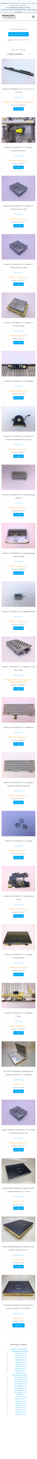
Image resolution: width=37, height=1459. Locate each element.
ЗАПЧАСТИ (7, 102)
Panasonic (9, 16)
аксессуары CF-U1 (20, 1392)
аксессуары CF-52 (21, 1384)
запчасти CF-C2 (28, 102)
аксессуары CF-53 (21, 1386)
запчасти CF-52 (20, 1405)
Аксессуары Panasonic (11, 680)
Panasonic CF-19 (20, 1358)
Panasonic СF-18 (20, 1356)
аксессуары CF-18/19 (20, 1377)
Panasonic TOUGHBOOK (18, 1349)
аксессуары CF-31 (21, 1382)
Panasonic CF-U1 (20, 1373)
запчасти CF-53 (20, 1408)
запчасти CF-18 (20, 1397)
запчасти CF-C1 (17, 102)
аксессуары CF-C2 (20, 1390)
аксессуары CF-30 (21, 1379)
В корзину (18, 109)
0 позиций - (19, 34)
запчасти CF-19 (20, 1399)
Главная (10, 40)
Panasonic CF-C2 (20, 1371)
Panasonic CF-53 (20, 1366)
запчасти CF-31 (20, 1403)
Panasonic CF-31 (20, 1362)
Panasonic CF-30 (20, 1360)
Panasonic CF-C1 (18, 1084)
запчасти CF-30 (20, 1401)
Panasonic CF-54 (20, 1353)
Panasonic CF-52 (20, 1364)
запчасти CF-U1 (20, 1414)
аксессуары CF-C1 (26, 680)
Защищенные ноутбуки (20, 1351)
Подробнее (18, 1325)
